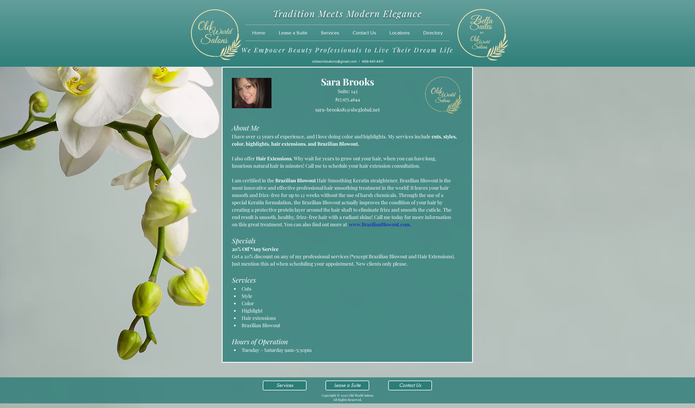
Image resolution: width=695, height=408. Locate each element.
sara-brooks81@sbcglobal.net (347, 109)
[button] (399, 33)
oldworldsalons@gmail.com (334, 61)
